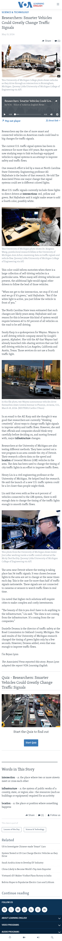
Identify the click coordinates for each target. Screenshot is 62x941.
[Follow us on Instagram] (24, 909)
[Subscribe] (44, 909)
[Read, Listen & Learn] (9, 937)
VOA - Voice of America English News (25, 105)
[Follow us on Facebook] (4, 909)
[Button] (46, 41)
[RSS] (31, 909)
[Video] (24, 937)
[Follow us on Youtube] (18, 909)
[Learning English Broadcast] (38, 937)
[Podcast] (38, 909)
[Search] (52, 937)
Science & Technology (15, 12)
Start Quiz (31, 743)
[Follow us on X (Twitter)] (11, 909)
